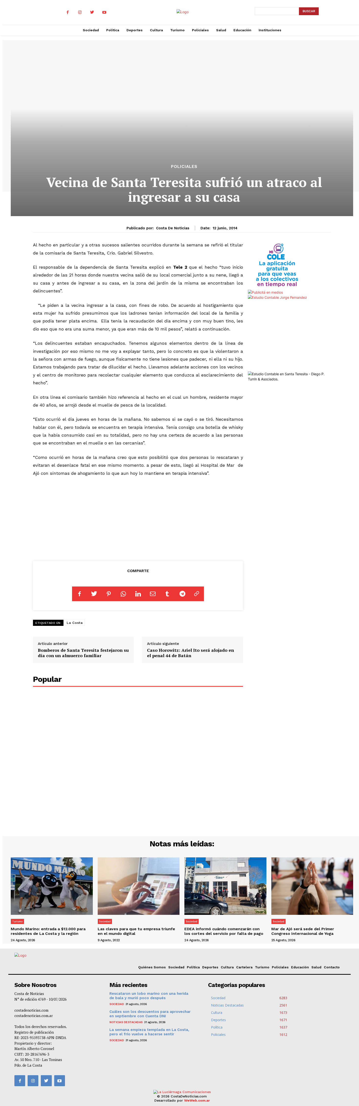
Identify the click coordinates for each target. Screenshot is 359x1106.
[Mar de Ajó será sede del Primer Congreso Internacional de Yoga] (312, 886)
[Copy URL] (196, 593)
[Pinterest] (108, 593)
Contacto (332, 967)
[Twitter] (92, 12)
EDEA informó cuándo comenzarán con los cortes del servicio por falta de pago (223, 931)
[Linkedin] (138, 593)
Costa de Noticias (172, 228)
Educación (300, 967)
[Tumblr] (167, 593)
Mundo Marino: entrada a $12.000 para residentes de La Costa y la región (48, 931)
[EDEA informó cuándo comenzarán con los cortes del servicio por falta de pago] (225, 886)
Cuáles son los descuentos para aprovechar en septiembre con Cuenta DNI (149, 1013)
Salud (316, 967)
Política (193, 967)
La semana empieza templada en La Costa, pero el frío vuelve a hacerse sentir (149, 1032)
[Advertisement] (138, 518)
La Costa (75, 623)
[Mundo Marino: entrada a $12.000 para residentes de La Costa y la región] (52, 886)
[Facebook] (68, 12)
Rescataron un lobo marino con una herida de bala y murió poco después (148, 995)
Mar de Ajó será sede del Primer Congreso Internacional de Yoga (302, 931)
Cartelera (244, 967)
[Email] (152, 593)
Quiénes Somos (152, 967)
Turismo (17, 921)
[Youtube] (104, 12)
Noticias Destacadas (126, 1022)
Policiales (184, 167)
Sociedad (105, 921)
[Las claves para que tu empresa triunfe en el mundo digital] (139, 886)
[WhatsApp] (123, 593)
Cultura (227, 967)
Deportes (210, 967)
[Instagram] (80, 12)
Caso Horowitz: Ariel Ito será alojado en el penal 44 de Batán (190, 652)
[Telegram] (182, 593)
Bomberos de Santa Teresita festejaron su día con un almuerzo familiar (83, 652)
